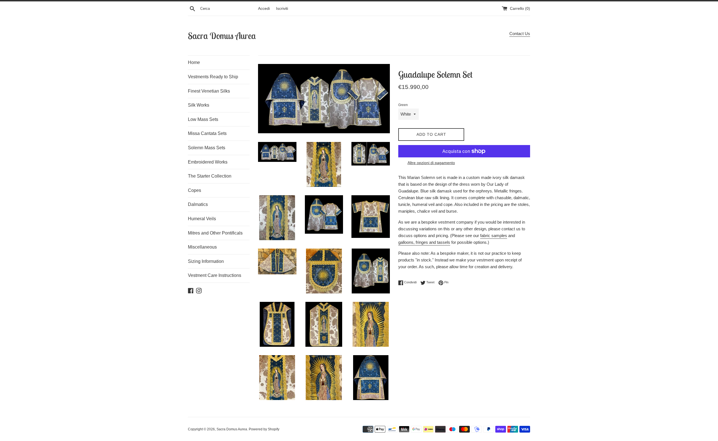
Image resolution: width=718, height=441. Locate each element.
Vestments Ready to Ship (213, 76)
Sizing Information (206, 261)
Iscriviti (282, 8)
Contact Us (519, 33)
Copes (194, 190)
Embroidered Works (207, 162)
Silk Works (198, 105)
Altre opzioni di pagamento (431, 162)
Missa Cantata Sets (207, 133)
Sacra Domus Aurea (222, 35)
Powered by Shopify (264, 429)
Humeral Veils (202, 218)
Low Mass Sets (203, 119)
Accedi (264, 8)
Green (403, 105)
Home (194, 62)
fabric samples (493, 235)
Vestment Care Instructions (214, 275)
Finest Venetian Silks (209, 91)
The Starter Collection (209, 176)
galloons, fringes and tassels (424, 242)
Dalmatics (198, 204)
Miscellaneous (202, 247)
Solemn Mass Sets (206, 147)
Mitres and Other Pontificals (215, 233)
